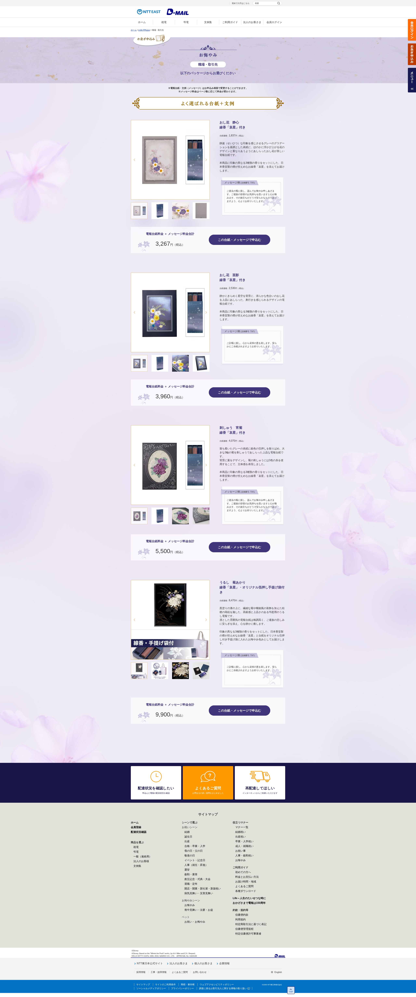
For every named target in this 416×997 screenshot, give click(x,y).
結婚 (187, 832)
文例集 (137, 866)
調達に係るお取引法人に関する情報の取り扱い (223, 988)
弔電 (136, 851)
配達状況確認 (138, 832)
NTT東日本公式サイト (150, 963)
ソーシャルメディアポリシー (151, 988)
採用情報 (140, 972)
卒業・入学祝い (244, 841)
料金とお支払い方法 (247, 876)
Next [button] (206, 159)
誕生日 (188, 836)
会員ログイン (412, 30)
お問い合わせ (200, 972)
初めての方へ (243, 872)
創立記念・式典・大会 (197, 879)
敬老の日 (189, 855)
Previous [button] (134, 159)
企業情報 (224, 963)
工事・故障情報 (159, 972)
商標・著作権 (188, 984)
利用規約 (240, 919)
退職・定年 (190, 883)
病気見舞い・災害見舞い (198, 893)
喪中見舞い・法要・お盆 (198, 909)
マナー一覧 (241, 827)
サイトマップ (143, 984)
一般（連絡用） (142, 856)
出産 (187, 841)
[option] (170, 159)
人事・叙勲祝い (244, 855)
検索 (257, 3)
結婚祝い (240, 832)
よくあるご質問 (244, 886)
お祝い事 (240, 850)
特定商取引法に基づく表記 (250, 924)
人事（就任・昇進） (196, 865)
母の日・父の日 (193, 850)
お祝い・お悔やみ (194, 921)
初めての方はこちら (240, 3)
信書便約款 (241, 914)
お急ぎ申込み (412, 54)
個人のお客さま (203, 963)
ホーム (134, 30)
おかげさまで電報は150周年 (249, 902)
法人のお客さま (178, 963)
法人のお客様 (141, 861)
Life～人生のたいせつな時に (249, 898)
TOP (291, 992)
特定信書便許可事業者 (248, 933)
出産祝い (240, 836)
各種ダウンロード (245, 891)
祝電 (136, 847)
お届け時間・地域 (245, 881)
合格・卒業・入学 (194, 846)
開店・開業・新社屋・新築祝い (202, 888)
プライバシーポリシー (182, 988)
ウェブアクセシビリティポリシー (217, 984)
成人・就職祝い (244, 846)
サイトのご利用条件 (165, 984)
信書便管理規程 (244, 929)
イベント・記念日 (194, 860)
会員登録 (136, 827)
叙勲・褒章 (190, 874)
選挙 (187, 869)
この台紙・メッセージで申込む (239, 239)
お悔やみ (189, 905)
